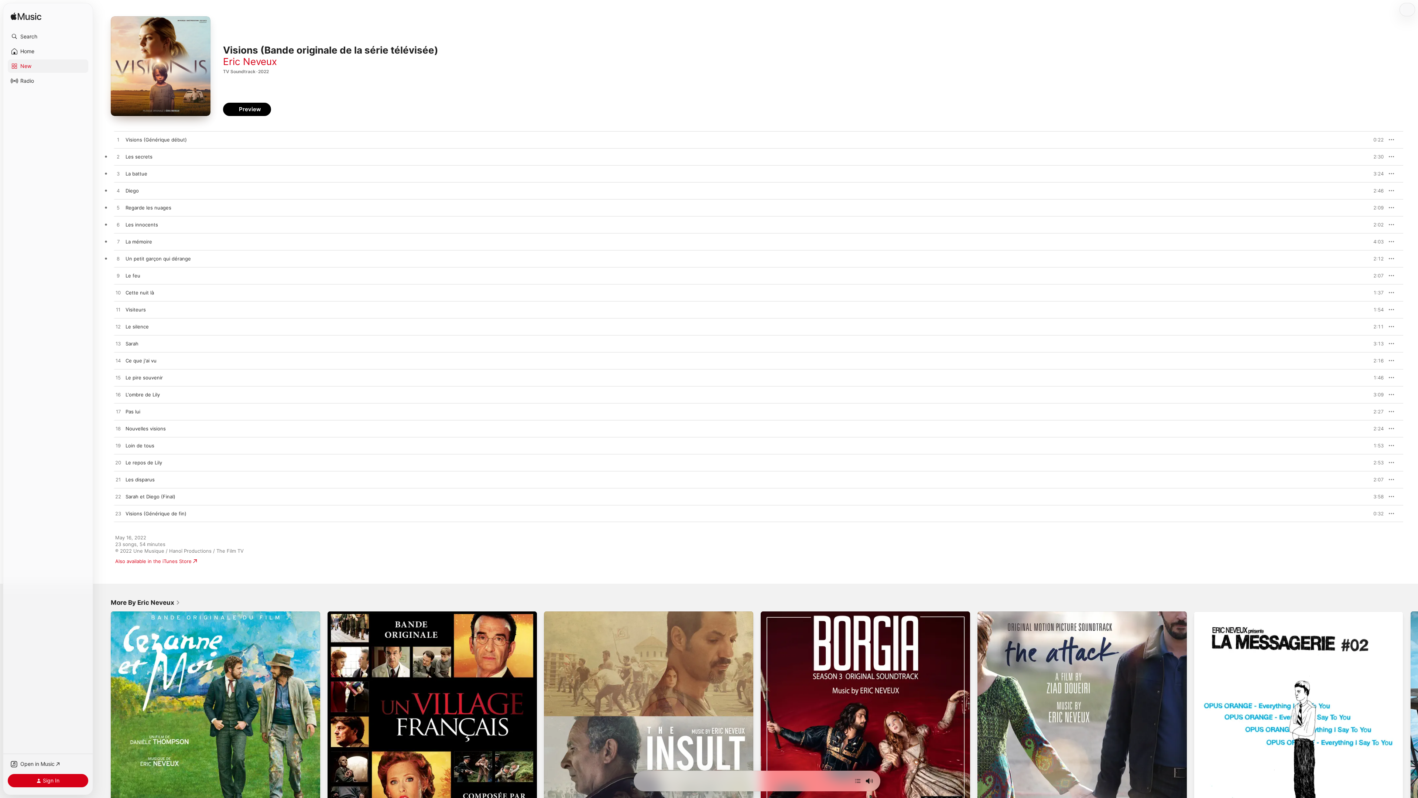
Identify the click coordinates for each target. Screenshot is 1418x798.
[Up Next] (857, 781)
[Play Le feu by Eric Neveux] (118, 276)
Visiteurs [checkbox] (136, 310)
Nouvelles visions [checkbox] (146, 429)
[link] (145, 602)
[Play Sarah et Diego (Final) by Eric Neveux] (118, 497)
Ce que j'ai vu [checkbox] (141, 361)
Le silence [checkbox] (137, 327)
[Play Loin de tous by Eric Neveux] (118, 446)
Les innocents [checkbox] (142, 225)
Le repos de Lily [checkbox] (144, 463)
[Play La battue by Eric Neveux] (118, 174)
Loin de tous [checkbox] (140, 446)
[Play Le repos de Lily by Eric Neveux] (118, 463)
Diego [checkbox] (132, 191)
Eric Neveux (250, 61)
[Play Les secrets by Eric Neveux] (118, 157)
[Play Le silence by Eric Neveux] (118, 327)
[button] (48, 36)
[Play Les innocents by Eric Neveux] (118, 225)
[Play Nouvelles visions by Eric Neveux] (118, 429)
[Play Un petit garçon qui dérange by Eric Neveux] (118, 259)
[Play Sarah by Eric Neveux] (118, 344)
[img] (26, 17)
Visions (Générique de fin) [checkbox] (156, 513)
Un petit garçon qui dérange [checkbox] (158, 259)
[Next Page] (1410, 716)
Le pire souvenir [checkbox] (144, 378)
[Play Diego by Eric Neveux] (118, 191)
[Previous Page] (103, 716)
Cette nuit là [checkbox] (140, 293)
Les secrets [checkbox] (139, 157)
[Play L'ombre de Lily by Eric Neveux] (118, 395)
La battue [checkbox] (136, 174)
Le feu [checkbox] (133, 276)
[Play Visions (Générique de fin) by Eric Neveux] (118, 514)
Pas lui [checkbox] (133, 412)
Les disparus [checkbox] (140, 479)
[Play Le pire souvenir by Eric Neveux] (118, 378)
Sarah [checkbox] (132, 344)
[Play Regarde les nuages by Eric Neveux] (118, 208)
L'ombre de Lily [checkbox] (143, 395)
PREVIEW (1375, 139)
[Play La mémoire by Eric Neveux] (118, 242)
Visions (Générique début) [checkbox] (156, 140)
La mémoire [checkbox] (139, 242)
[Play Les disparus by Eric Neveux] (118, 480)
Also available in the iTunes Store (153, 561)
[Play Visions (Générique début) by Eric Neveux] (118, 140)
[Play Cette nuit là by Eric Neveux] (118, 293)
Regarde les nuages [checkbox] (148, 208)
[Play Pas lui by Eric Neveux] (118, 412)
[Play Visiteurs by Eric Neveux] (118, 310)
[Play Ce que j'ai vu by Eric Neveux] (118, 361)
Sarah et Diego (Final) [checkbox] (150, 496)
